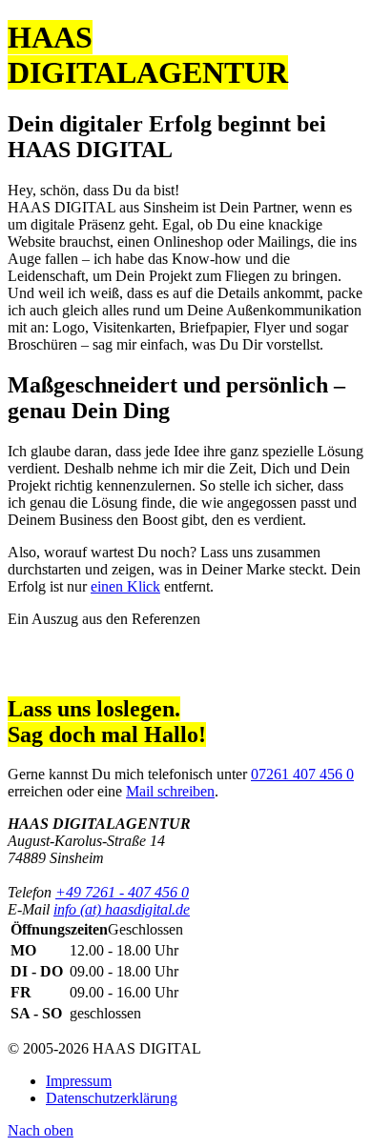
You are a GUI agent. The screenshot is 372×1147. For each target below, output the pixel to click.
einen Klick (125, 586)
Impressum (79, 1081)
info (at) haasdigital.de (121, 909)
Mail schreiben (170, 791)
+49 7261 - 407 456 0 (122, 892)
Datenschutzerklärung (111, 1098)
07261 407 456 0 (302, 774)
